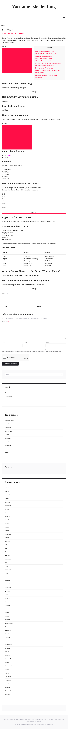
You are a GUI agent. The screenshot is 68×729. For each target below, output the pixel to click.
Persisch (7, 634)
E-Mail (26, 342)
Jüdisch (6, 594)
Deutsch (7, 520)
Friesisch (7, 537)
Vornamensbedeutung (34, 6)
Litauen (7, 612)
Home (6, 393)
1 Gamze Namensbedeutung (44, 51)
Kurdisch (7, 602)
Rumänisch (7, 648)
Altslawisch (8, 449)
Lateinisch (7, 605)
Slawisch (7, 669)
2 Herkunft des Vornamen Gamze (46, 54)
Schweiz (7, 662)
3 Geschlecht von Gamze (43, 56)
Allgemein (7, 495)
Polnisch (7, 641)
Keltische (7, 598)
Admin (6, 293)
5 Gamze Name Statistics (43, 61)
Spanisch (7, 673)
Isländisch (7, 580)
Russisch (7, 651)
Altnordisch (8, 442)
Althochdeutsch (9, 431)
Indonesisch (8, 570)
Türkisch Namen (19, 33)
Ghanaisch (7, 541)
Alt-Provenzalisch (9, 420)
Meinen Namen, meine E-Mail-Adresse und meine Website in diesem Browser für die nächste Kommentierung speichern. (31, 351)
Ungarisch (7, 687)
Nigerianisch (8, 627)
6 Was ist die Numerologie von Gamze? (48, 63)
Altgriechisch (8, 427)
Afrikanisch (7, 488)
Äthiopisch (7, 502)
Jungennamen (8, 396)
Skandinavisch (8, 666)
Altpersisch (8, 445)
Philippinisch (8, 637)
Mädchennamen (8, 33)
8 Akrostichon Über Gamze (44, 68)
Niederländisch (9, 623)
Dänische (7, 516)
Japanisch (7, 591)
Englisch (7, 523)
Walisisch (7, 694)
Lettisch (7, 609)
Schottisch (7, 655)
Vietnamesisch (8, 691)
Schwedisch (8, 659)
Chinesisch (7, 513)
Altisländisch (8, 438)
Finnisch (7, 530)
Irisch (6, 577)
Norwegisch (8, 630)
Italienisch (7, 584)
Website (47, 342)
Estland (7, 527)
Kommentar (5, 321)
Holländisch (8, 559)
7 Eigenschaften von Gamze (44, 65)
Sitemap (38, 724)
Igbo (6, 562)
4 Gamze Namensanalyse (43, 58)
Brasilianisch (8, 505)
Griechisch (7, 548)
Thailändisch (8, 676)
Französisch (8, 534)
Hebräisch (7, 555)
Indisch (6, 566)
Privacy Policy (44, 724)
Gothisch (7, 452)
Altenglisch (8, 424)
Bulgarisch (7, 509)
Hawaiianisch (8, 552)
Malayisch (7, 619)
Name (4, 342)
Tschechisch (8, 680)
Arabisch (7, 498)
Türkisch (7, 684)
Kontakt (50, 724)
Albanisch (7, 491)
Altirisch (7, 434)
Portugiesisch (8, 644)
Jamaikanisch (8, 587)
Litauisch (7, 616)
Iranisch (7, 573)
